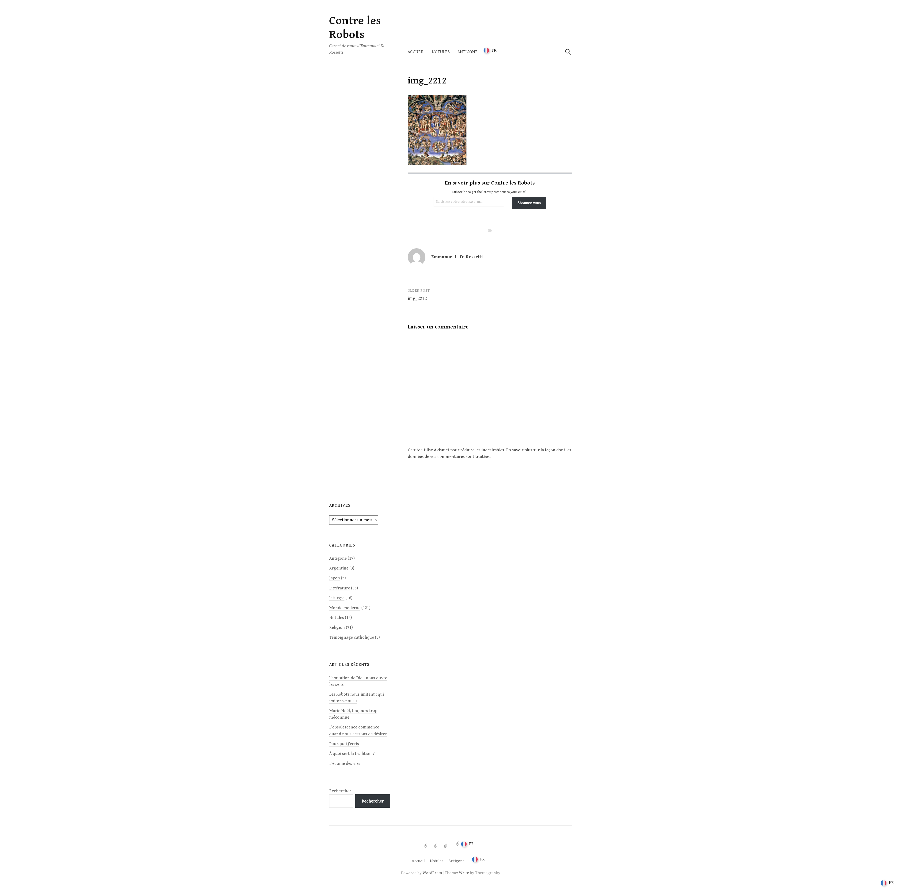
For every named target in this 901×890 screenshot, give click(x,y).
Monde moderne (344, 607)
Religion (337, 627)
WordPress (432, 873)
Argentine (338, 568)
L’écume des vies (344, 763)
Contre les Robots (355, 27)
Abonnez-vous (529, 203)
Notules (441, 51)
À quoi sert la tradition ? (351, 753)
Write (464, 873)
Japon (334, 578)
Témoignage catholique (351, 637)
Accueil (416, 51)
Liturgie (336, 598)
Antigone (467, 51)
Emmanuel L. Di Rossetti (457, 257)
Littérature (339, 588)
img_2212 (417, 298)
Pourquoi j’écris (344, 743)
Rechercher (340, 790)
